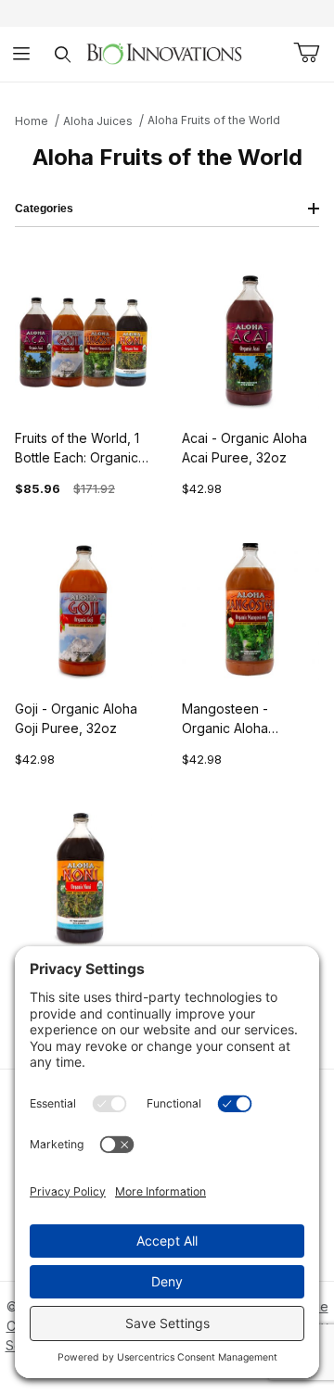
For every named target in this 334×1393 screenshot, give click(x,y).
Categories (44, 208)
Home (31, 121)
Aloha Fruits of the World (214, 120)
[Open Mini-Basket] (306, 53)
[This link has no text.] (164, 52)
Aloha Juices (98, 121)
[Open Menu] (21, 54)
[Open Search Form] (63, 54)
